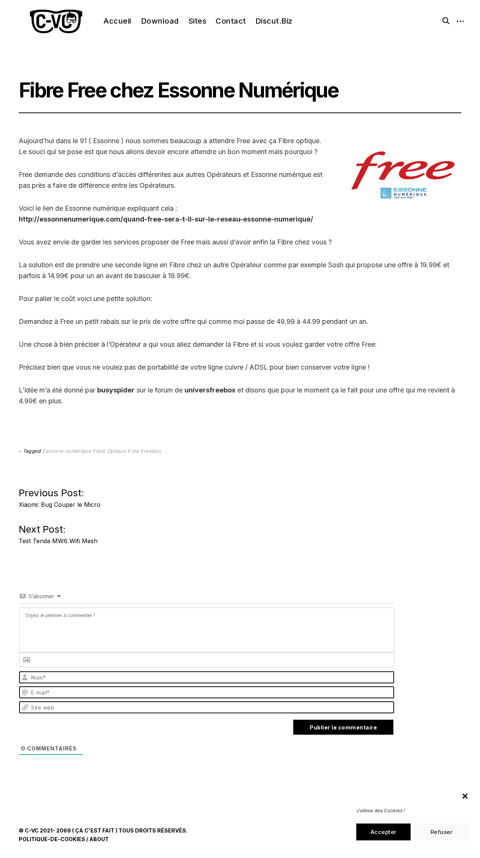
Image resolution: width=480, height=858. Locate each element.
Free (133, 451)
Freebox (151, 451)
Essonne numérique (66, 451)
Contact (231, 20)
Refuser (441, 832)
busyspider (116, 390)
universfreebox (210, 390)
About (99, 839)
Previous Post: (59, 496)
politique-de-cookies (52, 839)
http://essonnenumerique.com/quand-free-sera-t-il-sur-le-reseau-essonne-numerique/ (166, 219)
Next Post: (58, 532)
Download (160, 20)
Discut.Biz (273, 20)
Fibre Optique (109, 451)
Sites (197, 20)
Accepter (383, 832)
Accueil (118, 20)
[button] (465, 796)
